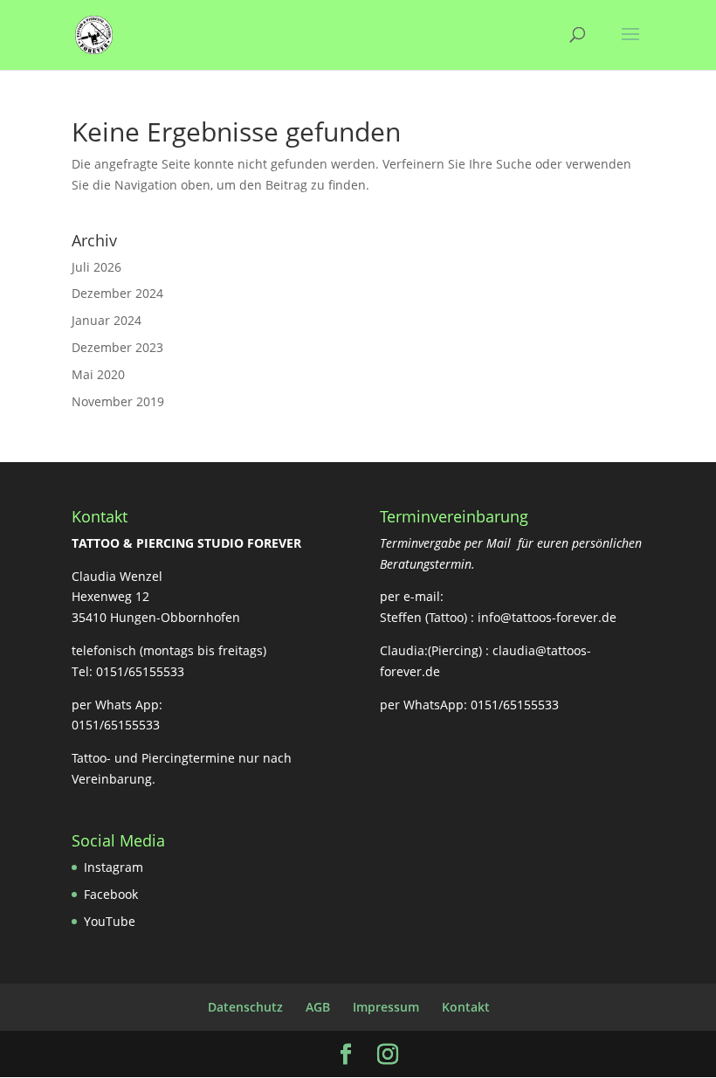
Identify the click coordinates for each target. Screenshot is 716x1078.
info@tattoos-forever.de (547, 617)
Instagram (113, 867)
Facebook (111, 894)
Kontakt (466, 1007)
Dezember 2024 (117, 293)
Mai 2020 (98, 374)
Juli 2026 (96, 267)
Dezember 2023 (117, 347)
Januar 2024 (106, 320)
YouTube (109, 921)
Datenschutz (245, 1007)
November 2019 (118, 401)
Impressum (386, 1007)
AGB (318, 1007)
